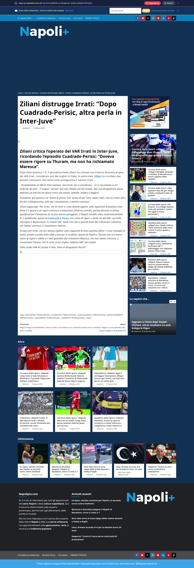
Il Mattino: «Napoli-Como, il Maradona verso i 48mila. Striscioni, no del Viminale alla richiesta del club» (35, 422)
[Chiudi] (178, 3)
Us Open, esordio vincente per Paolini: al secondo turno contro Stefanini (32, 469)
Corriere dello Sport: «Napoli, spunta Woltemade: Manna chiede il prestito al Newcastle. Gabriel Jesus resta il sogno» (72, 377)
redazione (26, 128)
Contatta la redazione (45, 18)
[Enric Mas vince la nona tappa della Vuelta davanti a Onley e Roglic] (97, 454)
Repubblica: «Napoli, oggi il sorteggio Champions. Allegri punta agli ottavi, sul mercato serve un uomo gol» (109, 377)
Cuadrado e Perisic (58, 218)
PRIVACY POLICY (93, 18)
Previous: (46, 327)
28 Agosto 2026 (74, 384)
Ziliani (97, 176)
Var (62, 318)
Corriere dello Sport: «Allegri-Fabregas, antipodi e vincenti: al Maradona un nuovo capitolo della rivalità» (160, 174)
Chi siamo (78, 18)
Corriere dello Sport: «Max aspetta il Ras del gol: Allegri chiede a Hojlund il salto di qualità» (161, 192)
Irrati (53, 315)
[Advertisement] (97, 70)
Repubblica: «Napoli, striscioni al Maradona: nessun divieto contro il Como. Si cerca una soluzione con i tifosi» (158, 283)
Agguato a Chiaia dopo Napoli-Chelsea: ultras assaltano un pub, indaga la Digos (151, 325)
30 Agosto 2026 (149, 162)
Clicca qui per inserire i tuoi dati (163, 10)
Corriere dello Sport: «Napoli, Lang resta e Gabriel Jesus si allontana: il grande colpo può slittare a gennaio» (35, 377)
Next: (99, 327)
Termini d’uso (64, 18)
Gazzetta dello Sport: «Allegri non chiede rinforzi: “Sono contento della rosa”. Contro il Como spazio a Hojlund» (160, 228)
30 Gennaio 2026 (149, 331)
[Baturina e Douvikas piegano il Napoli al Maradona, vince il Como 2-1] (65, 454)
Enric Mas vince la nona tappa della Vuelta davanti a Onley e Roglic (96, 469)
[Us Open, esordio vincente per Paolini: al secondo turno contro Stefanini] (33, 454)
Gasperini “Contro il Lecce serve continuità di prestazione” (159, 469)
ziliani (88, 318)
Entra (146, 10)
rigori (37, 318)
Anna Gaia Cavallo (124, 472)
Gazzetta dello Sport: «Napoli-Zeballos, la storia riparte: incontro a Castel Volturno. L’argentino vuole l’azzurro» (109, 422)
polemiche (111, 315)
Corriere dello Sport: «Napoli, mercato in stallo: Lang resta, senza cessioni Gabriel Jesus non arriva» (71, 422)
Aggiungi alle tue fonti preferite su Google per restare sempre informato (55, 3)
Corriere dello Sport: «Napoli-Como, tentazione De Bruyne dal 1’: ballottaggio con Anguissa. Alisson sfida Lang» (160, 246)
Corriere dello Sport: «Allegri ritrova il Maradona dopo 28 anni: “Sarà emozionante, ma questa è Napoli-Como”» (153, 154)
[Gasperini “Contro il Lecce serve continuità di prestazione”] (161, 454)
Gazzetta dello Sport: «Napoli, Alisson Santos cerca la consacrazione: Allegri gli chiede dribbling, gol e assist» (160, 264)
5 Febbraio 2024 (39, 128)
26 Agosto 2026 (112, 429)
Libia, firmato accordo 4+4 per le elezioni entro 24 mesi (129, 468)
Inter (27, 315)
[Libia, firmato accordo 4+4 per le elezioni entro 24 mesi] (129, 454)
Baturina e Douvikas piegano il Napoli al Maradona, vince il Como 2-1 (65, 469)
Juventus (81, 315)
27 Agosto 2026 (112, 384)
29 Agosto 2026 (37, 384)
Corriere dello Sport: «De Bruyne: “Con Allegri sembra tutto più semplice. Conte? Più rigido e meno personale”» (161, 209)
